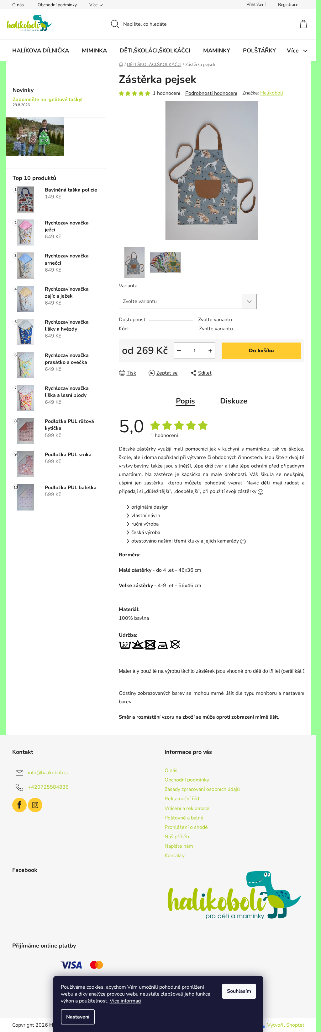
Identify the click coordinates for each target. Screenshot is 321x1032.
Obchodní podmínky (57, 5)
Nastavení (77, 1016)
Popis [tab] (185, 401)
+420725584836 (48, 787)
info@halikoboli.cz (48, 772)
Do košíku (261, 350)
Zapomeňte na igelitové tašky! (47, 100)
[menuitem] (40, 50)
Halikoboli (271, 92)
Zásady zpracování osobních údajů (202, 789)
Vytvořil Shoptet (285, 1025)
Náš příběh (177, 836)
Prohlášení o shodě (186, 827)
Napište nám (179, 846)
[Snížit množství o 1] (179, 351)
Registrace (288, 5)
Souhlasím (239, 991)
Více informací (125, 1000)
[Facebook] (19, 805)
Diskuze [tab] (233, 401)
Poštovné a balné (184, 817)
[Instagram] (35, 805)
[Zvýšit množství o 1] (210, 351)
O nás (18, 5)
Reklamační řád (182, 798)
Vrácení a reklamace (187, 808)
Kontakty (175, 855)
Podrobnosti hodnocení (211, 93)
